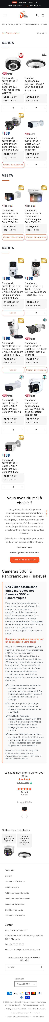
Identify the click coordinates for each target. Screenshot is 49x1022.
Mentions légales (38, 1016)
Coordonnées (35, 1013)
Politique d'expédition (14, 904)
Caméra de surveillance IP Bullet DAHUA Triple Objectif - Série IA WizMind (36, 349)
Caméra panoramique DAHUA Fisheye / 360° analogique (34, 82)
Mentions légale (12, 887)
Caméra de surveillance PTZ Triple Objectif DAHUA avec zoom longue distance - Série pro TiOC (12, 290)
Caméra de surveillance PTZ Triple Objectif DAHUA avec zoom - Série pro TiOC (35, 289)
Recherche (9, 870)
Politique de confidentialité (17, 893)
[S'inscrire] (41, 967)
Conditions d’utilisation (37, 1009)
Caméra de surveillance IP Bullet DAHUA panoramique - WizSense (33, 144)
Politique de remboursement (17, 899)
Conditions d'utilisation (15, 881)
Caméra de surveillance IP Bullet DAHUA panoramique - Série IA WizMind (11, 406)
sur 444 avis (23, 782)
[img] (24, 779)
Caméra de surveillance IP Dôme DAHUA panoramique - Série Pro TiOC (10, 144)
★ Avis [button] (46, 513)
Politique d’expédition (20, 1013)
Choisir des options (13, 164)
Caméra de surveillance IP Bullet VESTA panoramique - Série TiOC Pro (10, 216)
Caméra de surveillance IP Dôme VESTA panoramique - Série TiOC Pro (33, 216)
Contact (8, 876)
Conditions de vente (14, 910)
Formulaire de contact (25, 560)
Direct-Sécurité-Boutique (19, 1002)
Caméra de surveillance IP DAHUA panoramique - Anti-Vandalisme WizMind (11, 85)
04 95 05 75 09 (35, 6)
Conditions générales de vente (18, 1016)
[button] (5, 15)
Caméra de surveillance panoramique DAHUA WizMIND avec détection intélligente (34, 407)
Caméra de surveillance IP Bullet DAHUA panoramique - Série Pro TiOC (10, 466)
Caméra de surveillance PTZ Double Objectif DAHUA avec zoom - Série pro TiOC (12, 349)
